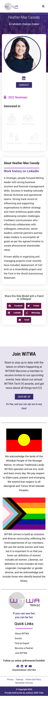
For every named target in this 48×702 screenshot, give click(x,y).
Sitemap (19, 679)
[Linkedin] (22, 666)
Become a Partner (24, 648)
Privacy (10, 679)
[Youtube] (30, 666)
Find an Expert (22, 643)
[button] (43, 6)
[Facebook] (17, 666)
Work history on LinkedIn (21, 171)
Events (18, 638)
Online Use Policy (33, 679)
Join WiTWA (21, 653)
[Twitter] (26, 666)
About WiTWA (22, 633)
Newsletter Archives (24, 683)
